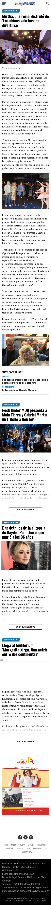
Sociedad (19, 848)
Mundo (13, 844)
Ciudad (30, 844)
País (28, 848)
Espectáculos (42, 844)
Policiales (37, 848)
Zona (46, 848)
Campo (22, 844)
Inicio (6, 844)
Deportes (9, 848)
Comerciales (27, 852)
